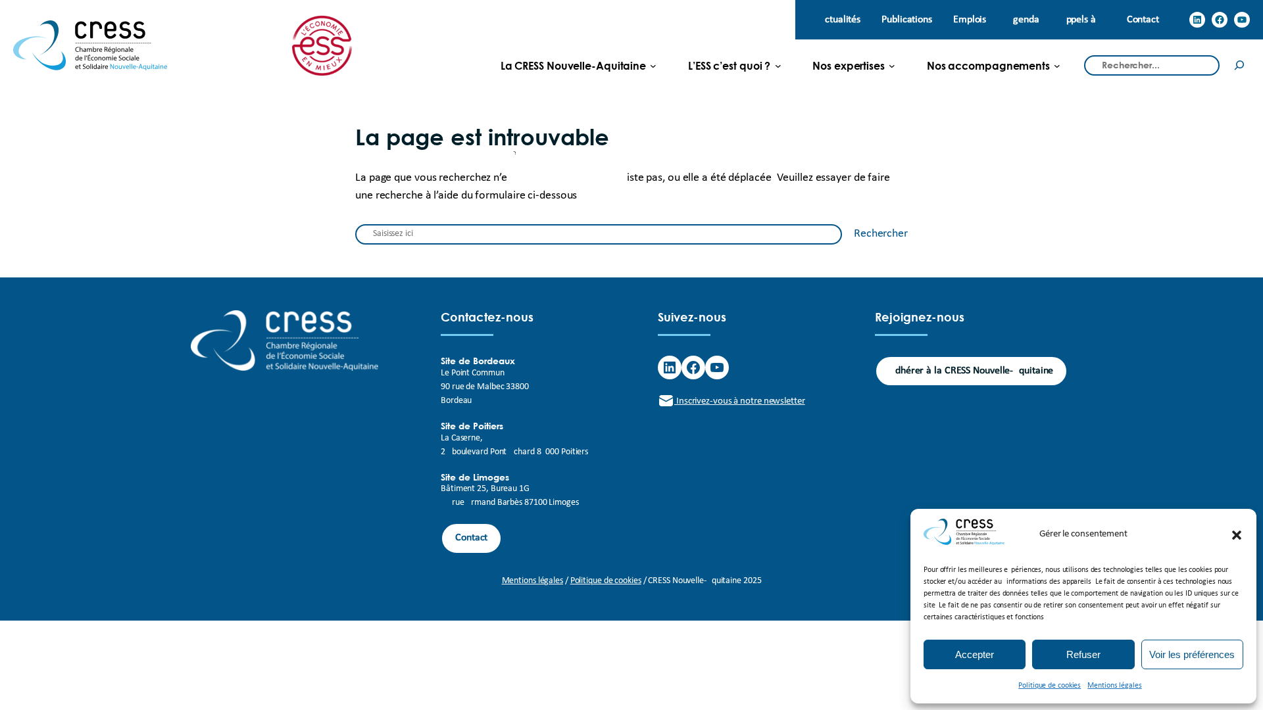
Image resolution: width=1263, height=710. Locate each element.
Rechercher (881, 233)
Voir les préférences (1192, 654)
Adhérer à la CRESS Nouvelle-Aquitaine (971, 371)
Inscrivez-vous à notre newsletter (739, 401)
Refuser (1083, 654)
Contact (471, 537)
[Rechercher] (1239, 65)
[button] (1236, 535)
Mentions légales (1114, 686)
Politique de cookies (1049, 686)
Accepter (974, 654)
